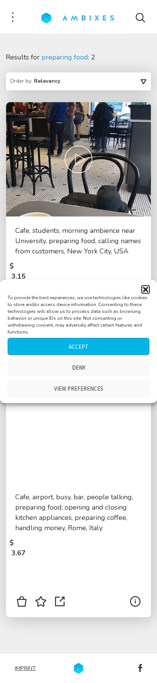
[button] (145, 289)
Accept (78, 346)
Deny (78, 367)
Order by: (35, 81)
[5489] (21, 603)
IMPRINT (25, 668)
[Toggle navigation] (12, 17)
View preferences (78, 388)
